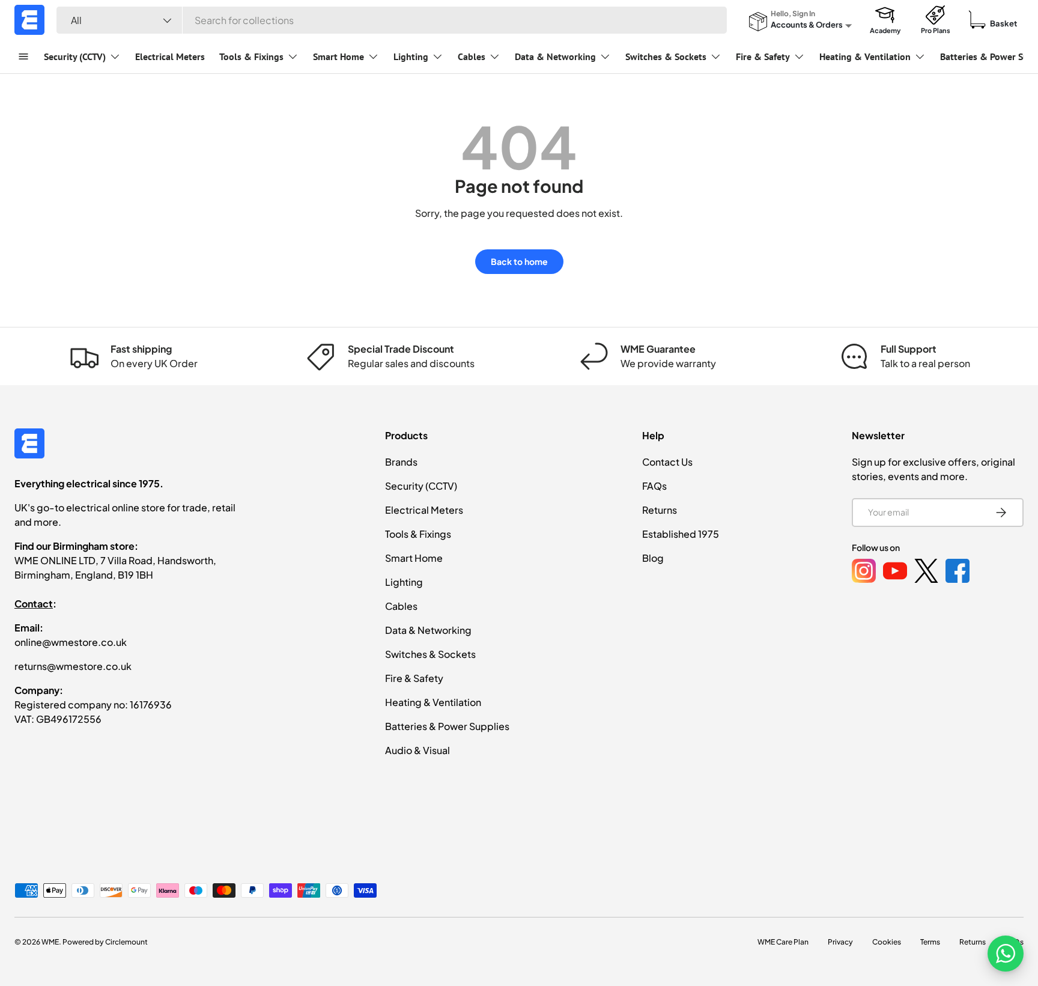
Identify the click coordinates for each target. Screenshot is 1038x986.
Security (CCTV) (75, 56)
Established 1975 (680, 534)
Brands (401, 461)
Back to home (519, 261)
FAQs (654, 485)
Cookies (886, 941)
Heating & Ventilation (865, 56)
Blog (653, 558)
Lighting (410, 56)
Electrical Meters (170, 56)
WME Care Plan (783, 941)
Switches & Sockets (665, 56)
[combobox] (391, 20)
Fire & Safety (763, 56)
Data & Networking (555, 56)
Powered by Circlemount (105, 941)
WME (50, 941)
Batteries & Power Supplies (447, 726)
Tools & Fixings (251, 56)
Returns (659, 510)
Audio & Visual (417, 750)
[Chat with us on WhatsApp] (1006, 954)
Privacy (840, 941)
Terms (930, 941)
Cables (471, 56)
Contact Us (667, 461)
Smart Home (338, 56)
